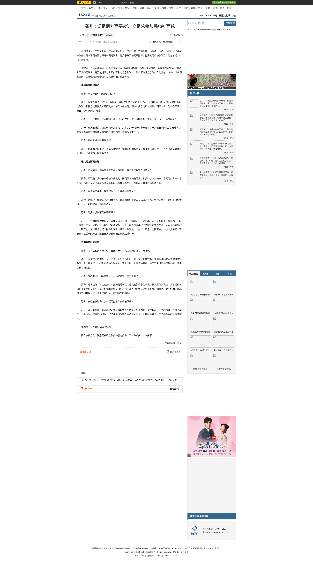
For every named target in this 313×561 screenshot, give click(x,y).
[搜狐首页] (84, 2)
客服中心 (145, 548)
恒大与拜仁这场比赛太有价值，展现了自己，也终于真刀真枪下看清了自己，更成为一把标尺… (216, 118)
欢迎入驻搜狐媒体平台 (225, 2)
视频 (135, 8)
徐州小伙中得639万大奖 (154, 379)
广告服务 (136, 548)
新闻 (91, 8)
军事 (98, 8)
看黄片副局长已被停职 (200, 294)
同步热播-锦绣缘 (223, 369)
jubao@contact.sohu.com (167, 555)
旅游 (215, 8)
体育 (120, 8)
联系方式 (155, 548)
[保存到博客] (175, 352)
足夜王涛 (204, 115)
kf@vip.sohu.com (220, 532)
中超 (215, 15)
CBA (208, 15)
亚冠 (221, 15)
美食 (222, 8)
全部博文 (217, 548)
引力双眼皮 (226, 29)
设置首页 (96, 548)
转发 (226, 109)
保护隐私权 (165, 548)
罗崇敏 (203, 129)
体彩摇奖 (172, 379)
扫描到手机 (178, 35)
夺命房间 (216, 29)
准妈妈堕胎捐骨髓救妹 (223, 313)
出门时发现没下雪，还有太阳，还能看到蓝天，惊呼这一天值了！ (216, 175)
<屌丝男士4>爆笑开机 (200, 350)
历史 (113, 8)
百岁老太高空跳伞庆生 (223, 332)
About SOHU (177, 548)
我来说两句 (101, 35)
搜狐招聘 (126, 548)
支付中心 (117, 548)
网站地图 (198, 548)
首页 (83, 8)
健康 (193, 8)
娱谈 (142, 8)
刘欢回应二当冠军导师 (223, 350)
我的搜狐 (123, 2)
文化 (105, 8)
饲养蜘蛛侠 (207, 29)
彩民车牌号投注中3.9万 (94, 379)
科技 (164, 8)
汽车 (171, 8)
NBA (127, 8)
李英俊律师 (204, 158)
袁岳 (202, 101)
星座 (229, 8)
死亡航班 (198, 29)
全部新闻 (207, 548)
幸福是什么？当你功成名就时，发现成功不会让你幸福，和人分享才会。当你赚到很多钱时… (216, 146)
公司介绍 (189, 548)
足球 (227, 15)
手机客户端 (156, 42)
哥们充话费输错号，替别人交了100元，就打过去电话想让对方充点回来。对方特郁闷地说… (216, 160)
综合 (234, 15)
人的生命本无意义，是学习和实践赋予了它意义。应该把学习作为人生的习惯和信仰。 (216, 132)
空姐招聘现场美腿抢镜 (200, 313)
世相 (156, 8)
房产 (178, 8)
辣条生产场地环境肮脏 (200, 332)
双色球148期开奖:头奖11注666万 (124, 379)
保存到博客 (168, 42)
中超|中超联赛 (99, 16)
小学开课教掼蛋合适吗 (223, 294)
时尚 (186, 8)
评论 (232, 109)
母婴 (207, 8)
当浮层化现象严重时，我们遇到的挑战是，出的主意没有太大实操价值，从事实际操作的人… (216, 103)
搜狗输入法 (106, 548)
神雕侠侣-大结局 (200, 369)
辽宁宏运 (112, 16)
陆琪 (202, 143)
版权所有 (184, 552)
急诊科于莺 (204, 172)
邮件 (132, 2)
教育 (200, 8)
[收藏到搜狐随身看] (168, 351)
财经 (149, 8)
